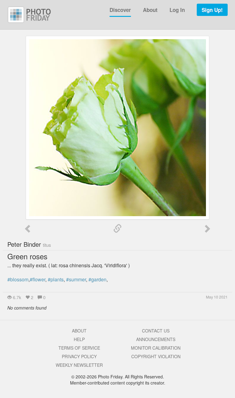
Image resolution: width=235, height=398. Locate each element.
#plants (56, 279)
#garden (97, 279)
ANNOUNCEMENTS (155, 339)
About (150, 9)
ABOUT (79, 331)
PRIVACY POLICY (79, 356)
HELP (79, 339)
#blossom (17, 279)
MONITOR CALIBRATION (156, 348)
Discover (120, 9)
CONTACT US (156, 331)
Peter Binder (29, 244)
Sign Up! (212, 9)
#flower (37, 279)
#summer (76, 279)
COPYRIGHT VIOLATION (156, 356)
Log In (177, 9)
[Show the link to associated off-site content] (117, 229)
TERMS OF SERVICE (79, 348)
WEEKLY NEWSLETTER (79, 365)
